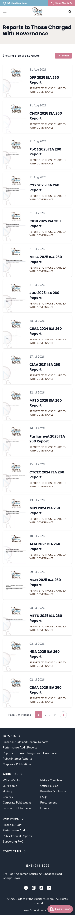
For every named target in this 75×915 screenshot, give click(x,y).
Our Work (11, 818)
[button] (5, 12)
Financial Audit (12, 825)
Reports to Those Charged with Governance (30, 753)
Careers (8, 797)
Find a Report (62, 909)
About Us (10, 774)
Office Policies (49, 786)
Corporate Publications (17, 764)
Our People (10, 786)
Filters (65, 56)
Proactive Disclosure (53, 791)
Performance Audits (15, 830)
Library (44, 808)
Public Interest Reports (17, 758)
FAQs (43, 797)
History (7, 791)
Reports (9, 735)
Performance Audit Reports (20, 747)
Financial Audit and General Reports (25, 742)
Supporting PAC (13, 841)
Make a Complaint (51, 780)
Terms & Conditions (33, 910)
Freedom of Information (17, 808)
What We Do (11, 780)
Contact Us (12, 851)
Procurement (48, 802)
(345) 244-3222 (63, 3)
